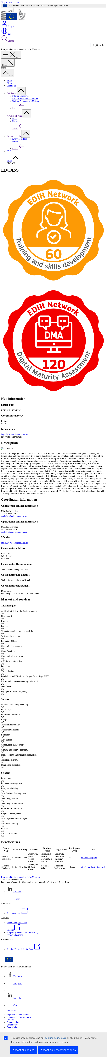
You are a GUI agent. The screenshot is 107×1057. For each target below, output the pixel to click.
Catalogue (11, 85)
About (9, 83)
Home (9, 80)
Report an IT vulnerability (18, 1014)
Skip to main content (10, 2)
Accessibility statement (17, 922)
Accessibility (12, 1027)
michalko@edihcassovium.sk (14, 516)
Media (15, 141)
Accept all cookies (23, 1049)
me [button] (9, 33)
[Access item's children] (21, 91)
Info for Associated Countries (25, 98)
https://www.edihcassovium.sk (14, 434)
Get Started (12, 93)
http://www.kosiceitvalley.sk (93, 867)
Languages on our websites (19, 1017)
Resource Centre (14, 136)
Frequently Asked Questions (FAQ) (22, 932)
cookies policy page (55, 1037)
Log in (11, 26)
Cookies (10, 1020)
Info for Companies (20, 96)
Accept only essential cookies (58, 1049)
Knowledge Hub (19, 139)
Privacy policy (13, 1022)
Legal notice (12, 1025)
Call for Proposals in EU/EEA (25, 101)
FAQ (9, 151)
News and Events (14, 116)
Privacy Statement (15, 935)
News (14, 118)
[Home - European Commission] (13, 19)
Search (11, 41)
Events (15, 121)
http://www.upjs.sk (89, 857)
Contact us (11, 1010)
